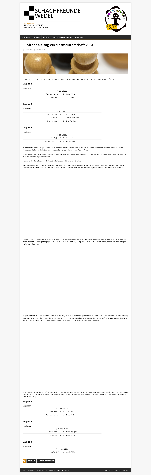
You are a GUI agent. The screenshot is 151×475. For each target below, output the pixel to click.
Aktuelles (31, 461)
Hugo (52, 470)
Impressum (107, 470)
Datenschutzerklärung (120, 470)
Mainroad (60, 470)
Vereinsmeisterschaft (46, 461)
